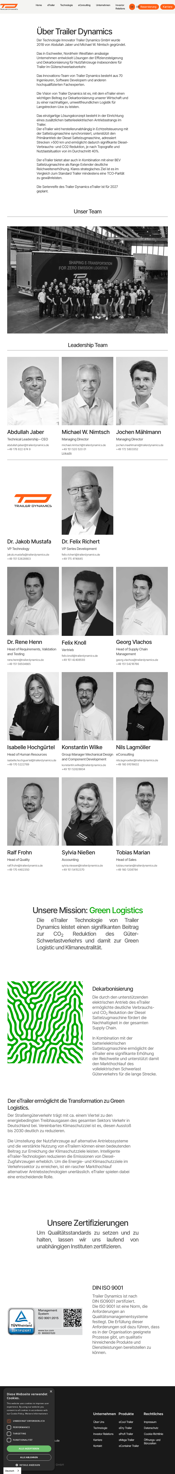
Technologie (66, 5)
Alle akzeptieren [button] (29, 1448)
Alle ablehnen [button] (29, 1457)
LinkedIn (67, 453)
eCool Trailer (126, 1422)
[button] (51, 5)
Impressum (150, 1422)
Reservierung (148, 6)
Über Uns (98, 1422)
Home (39, 5)
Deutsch (9, 1470)
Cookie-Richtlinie (153, 1434)
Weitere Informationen (36, 1413)
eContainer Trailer (129, 1446)
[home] (17, 7)
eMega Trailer (126, 1440)
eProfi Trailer (126, 1434)
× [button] (51, 1391)
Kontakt (97, 1446)
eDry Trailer (125, 1428)
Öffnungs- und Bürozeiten (152, 1441)
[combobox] (12, 1470)
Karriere (167, 6)
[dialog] (29, 1429)
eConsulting (84, 5)
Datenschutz (151, 1428)
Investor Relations (120, 7)
